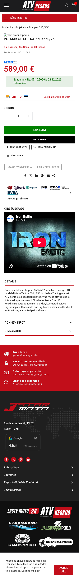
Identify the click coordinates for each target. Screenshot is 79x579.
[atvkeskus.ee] (56, 517)
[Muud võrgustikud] (54, 176)
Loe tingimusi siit (30, 571)
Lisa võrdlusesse (48, 167)
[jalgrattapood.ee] (56, 531)
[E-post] (48, 176)
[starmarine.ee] (23, 531)
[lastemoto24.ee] (23, 517)
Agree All (63, 570)
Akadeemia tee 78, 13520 (19, 423)
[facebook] (6, 459)
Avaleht (6, 27)
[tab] (39, 282)
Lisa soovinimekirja (19, 167)
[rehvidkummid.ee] (56, 546)
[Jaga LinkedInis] (37, 176)
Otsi (66, 5)
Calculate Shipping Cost (57, 97)
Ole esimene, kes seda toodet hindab (24, 47)
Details (10, 282)
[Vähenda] (8, 116)
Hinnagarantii (18, 147)
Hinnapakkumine (46, 147)
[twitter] (13, 459)
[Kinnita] (42, 176)
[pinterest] (20, 459)
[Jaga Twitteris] (31, 176)
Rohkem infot (15, 323)
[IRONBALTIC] (10, 62)
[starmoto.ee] (36, 6)
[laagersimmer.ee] (22, 546)
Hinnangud (13, 331)
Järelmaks (16, 155)
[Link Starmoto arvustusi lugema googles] (23, 451)
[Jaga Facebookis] (25, 176)
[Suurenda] (28, 116)
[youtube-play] (28, 459)
